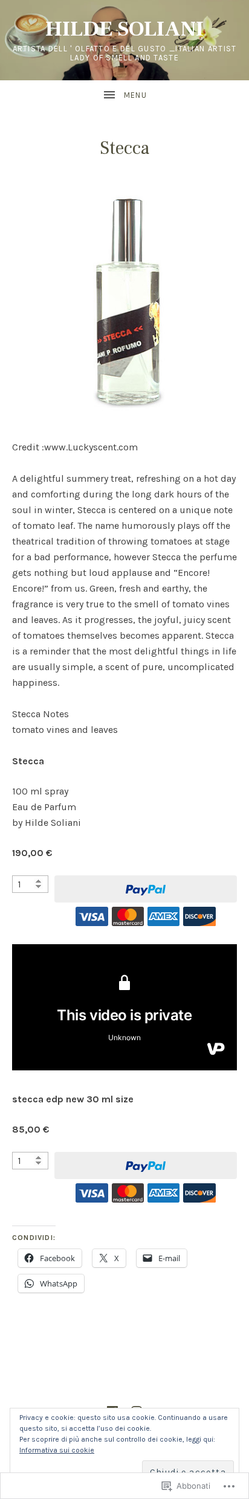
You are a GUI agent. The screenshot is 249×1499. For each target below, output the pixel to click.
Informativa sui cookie (56, 1450)
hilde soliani (124, 29)
